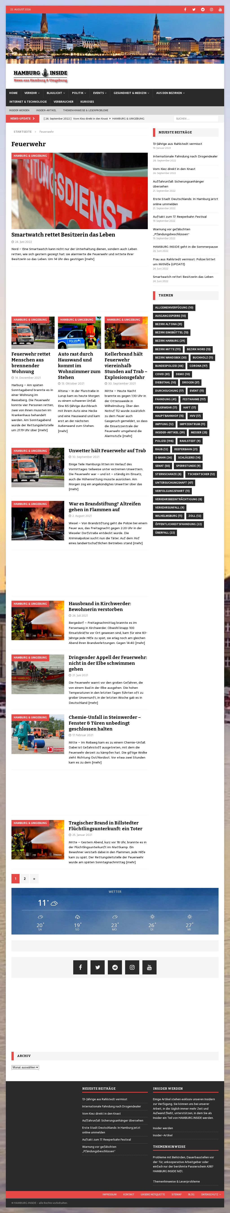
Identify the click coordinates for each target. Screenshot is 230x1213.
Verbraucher (63, 102)
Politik (77, 93)
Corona (198, 366)
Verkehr (30, 93)
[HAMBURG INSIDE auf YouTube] (220, 9)
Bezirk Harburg (170, 341)
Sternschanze (168, 474)
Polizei (164, 441)
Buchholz (203, 357)
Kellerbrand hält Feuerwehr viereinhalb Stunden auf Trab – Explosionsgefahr (126, 365)
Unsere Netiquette (153, 1194)
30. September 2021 (122, 383)
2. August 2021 (82, 515)
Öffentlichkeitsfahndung (178, 524)
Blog (191, 1194)
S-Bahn (163, 457)
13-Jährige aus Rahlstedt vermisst (177, 143)
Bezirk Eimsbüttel (171, 332)
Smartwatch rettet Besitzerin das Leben (63, 235)
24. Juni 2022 (23, 241)
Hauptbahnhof (169, 416)
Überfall (165, 532)
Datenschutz (209, 1194)
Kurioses (87, 102)
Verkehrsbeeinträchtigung (178, 499)
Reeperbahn (185, 449)
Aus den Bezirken (169, 93)
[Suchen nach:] (196, 118)
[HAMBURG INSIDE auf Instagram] (211, 9)
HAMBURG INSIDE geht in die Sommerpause (185, 246)
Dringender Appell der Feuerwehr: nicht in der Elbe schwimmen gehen (108, 663)
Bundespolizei (169, 366)
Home (13, 93)
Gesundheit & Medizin (130, 93)
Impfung (164, 424)
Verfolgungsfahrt (172, 491)
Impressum (110, 1194)
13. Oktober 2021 (73, 383)
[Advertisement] (79, 289)
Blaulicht (54, 93)
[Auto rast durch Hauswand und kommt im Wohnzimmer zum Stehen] (79, 333)
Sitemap (176, 1194)
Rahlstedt (190, 441)
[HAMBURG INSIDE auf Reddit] (203, 9)
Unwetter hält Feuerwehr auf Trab (107, 450)
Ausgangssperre (170, 316)
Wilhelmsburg (168, 516)
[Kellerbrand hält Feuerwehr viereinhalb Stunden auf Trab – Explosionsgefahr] (126, 333)
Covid (162, 374)
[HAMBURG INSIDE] (115, 61)
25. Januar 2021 (82, 835)
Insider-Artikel (46, 110)
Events (98, 93)
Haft (189, 407)
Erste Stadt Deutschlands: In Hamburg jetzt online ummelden (111, 1130)
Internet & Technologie (28, 102)
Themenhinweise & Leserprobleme (85, 110)
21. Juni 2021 (80, 675)
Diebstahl (165, 382)
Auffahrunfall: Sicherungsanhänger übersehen (112, 1120)
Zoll (194, 516)
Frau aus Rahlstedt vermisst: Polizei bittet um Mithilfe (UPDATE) (184, 262)
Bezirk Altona (168, 324)
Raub (161, 449)
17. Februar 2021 (82, 735)
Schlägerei (189, 457)
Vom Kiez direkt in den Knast (174, 168)
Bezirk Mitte (168, 349)
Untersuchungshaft (174, 482)
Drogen (190, 382)
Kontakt (128, 1194)
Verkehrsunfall (169, 507)
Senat (162, 466)
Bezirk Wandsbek (170, 357)
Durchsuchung (169, 391)
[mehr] (89, 259)
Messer (199, 432)
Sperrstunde (188, 466)
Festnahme (194, 399)
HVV (195, 416)
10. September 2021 (85, 456)
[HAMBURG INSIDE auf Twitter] (194, 9)
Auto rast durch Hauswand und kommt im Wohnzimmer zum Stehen (79, 365)
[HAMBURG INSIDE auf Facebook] (185, 9)
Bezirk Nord (198, 349)
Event (197, 391)
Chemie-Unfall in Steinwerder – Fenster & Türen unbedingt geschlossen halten (105, 723)
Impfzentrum (192, 424)
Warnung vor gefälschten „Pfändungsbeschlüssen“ (171, 232)
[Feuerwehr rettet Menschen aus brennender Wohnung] (33, 333)
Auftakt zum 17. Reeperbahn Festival (180, 216)
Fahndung (165, 399)
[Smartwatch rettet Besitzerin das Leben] (79, 191)
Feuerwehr (166, 407)
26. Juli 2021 (80, 615)
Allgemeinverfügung (174, 307)
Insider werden (19, 110)
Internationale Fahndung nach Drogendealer (185, 156)
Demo (183, 374)
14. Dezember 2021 (28, 377)
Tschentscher (201, 474)
